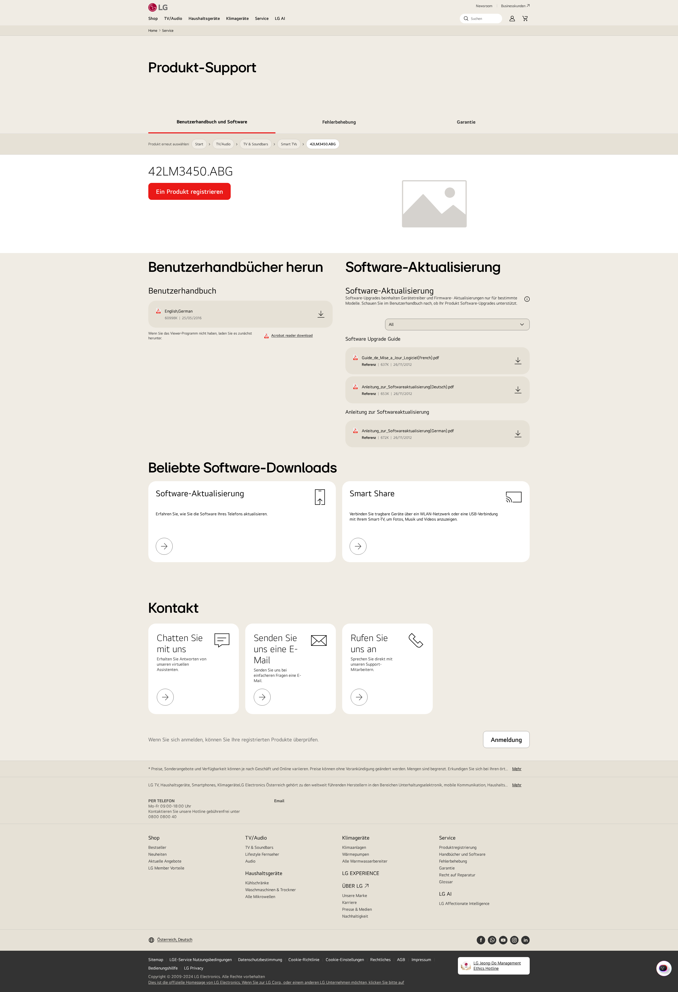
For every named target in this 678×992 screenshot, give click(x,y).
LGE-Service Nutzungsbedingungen (201, 959)
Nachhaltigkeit (355, 916)
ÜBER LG (352, 886)
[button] (481, 18)
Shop (153, 18)
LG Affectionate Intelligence (464, 903)
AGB (401, 959)
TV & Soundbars (259, 847)
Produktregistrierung (457, 847)
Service (262, 18)
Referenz (369, 364)
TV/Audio (173, 18)
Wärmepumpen (355, 854)
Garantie (447, 868)
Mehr (516, 768)
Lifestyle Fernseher (262, 854)
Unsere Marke (354, 895)
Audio (250, 861)
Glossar (446, 881)
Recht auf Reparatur (457, 874)
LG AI (280, 18)
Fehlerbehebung (453, 861)
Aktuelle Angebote (164, 861)
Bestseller (157, 847)
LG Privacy (193, 968)
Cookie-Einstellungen (345, 959)
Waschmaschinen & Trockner (270, 889)
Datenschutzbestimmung (260, 959)
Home (152, 30)
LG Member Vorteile (166, 868)
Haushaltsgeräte (204, 18)
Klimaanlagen (354, 847)
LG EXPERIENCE (360, 873)
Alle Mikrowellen (260, 896)
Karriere (349, 902)
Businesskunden (513, 6)
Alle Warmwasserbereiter (364, 861)
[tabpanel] (339, 354)
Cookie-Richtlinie (303, 959)
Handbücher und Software (462, 854)
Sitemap (155, 959)
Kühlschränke (257, 882)
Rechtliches (380, 959)
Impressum (421, 959)
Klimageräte (237, 18)
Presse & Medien (357, 909)
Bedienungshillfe (163, 968)
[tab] (211, 122)
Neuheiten (157, 854)
